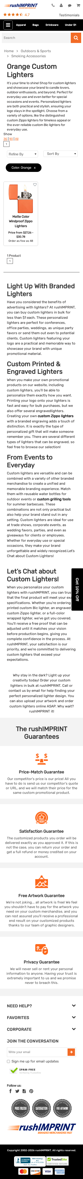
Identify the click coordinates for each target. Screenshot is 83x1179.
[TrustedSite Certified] (25, 1071)
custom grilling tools (54, 499)
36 (5, 139)
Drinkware (52, 24)
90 (11, 139)
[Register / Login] (61, 5)
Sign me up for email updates (35, 1061)
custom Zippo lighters (56, 416)
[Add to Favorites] (35, 184)
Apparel (21, 24)
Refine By (16, 154)
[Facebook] (10, 1091)
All (16, 139)
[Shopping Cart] (78, 5)
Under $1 (70, 24)
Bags (36, 24)
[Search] (76, 38)
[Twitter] (17, 1091)
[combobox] (60, 154)
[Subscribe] (71, 1052)
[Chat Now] (69, 5)
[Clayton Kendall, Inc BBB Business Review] (30, 1166)
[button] (77, 589)
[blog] (24, 1091)
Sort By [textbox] (53, 154)
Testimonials (69, 15)
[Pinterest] (31, 1091)
